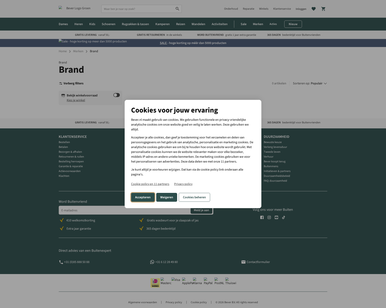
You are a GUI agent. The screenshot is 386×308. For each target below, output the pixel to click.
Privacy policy (183, 184)
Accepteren (143, 197)
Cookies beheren (194, 197)
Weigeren (166, 197)
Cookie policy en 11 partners (150, 184)
